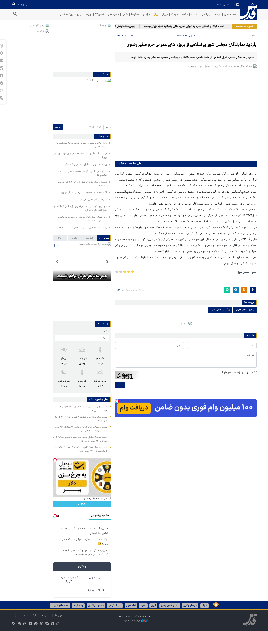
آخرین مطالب (102, 136)
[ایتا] (41, 624)
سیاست (217, 14)
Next (57, 262)
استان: (106, 331)
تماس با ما (45, 615)
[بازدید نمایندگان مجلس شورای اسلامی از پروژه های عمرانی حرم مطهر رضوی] (186, 111)
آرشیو (13, 615)
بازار (79, 14)
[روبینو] (52, 624)
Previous (107, 262)
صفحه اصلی (230, 14)
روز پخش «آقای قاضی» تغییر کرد (93, 199)
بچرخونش (82, 503)
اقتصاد (194, 14)
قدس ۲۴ (99, 14)
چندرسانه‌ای (113, 14)
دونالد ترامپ (115, 605)
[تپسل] (117, 401)
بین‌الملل (206, 14)
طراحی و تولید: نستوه (132, 620)
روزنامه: (108, 127)
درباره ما (58, 615)
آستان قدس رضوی (218, 310)
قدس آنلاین (248, 11)
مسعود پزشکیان (96, 605)
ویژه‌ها (88, 14)
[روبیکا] (58, 624)
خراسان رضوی (190, 605)
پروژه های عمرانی (243, 310)
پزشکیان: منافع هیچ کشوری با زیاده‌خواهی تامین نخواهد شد (80, 228)
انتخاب (58, 127)
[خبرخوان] (13, 624)
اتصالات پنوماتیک (95, 590)
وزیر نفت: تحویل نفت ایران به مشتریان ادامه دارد (86, 164)
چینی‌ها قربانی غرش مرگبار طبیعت (82, 276)
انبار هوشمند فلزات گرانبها (69, 579)
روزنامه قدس (66, 14)
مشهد (143, 605)
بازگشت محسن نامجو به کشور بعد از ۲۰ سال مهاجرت (83, 192)
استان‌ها (135, 14)
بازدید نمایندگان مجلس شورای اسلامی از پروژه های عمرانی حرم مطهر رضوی (192, 45)
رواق (156, 14)
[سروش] (36, 624)
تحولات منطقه (244, 26)
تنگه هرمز (131, 605)
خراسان (146, 14)
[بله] (47, 624)
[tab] (104, 238)
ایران (153, 605)
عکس (125, 14)
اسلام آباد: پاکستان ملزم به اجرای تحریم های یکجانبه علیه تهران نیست (191, 26)
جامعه (184, 14)
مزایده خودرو (95, 577)
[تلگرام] (30, 624)
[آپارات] (19, 624)
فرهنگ (174, 14)
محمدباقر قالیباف (60, 605)
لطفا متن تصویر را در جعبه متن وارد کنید (238, 372)
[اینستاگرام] (24, 624)
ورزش (164, 14)
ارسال (120, 385)
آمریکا (204, 605)
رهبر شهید (78, 605)
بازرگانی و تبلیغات (28, 615)
